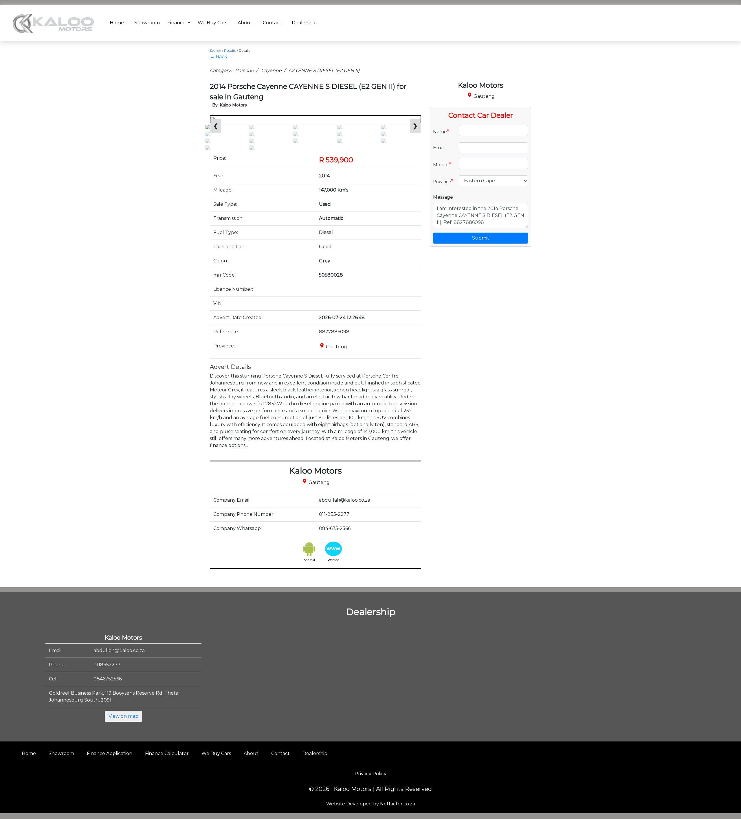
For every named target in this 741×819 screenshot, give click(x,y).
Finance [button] (177, 22)
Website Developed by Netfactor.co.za (370, 804)
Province (443, 181)
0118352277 (106, 664)
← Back (218, 56)
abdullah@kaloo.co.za (119, 650)
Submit (480, 238)
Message (443, 197)
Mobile (442, 164)
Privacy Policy (370, 773)
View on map (123, 716)
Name (441, 131)
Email (439, 147)
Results (230, 50)
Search (215, 50)
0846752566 (107, 679)
